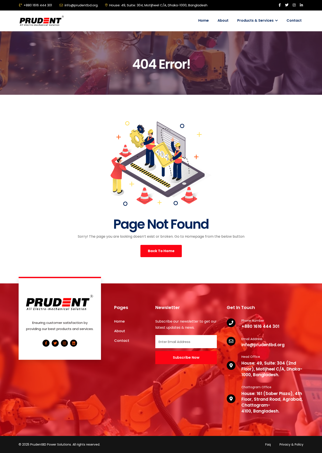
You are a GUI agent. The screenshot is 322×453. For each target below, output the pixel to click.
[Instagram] (64, 343)
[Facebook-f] (46, 343)
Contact (294, 20)
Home (203, 20)
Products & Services (255, 20)
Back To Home (161, 250)
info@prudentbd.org (81, 5)
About (223, 20)
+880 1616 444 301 (38, 5)
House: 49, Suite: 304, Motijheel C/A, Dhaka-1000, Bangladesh (158, 5)
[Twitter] (55, 343)
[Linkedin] (73, 343)
